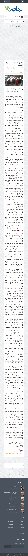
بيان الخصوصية (10, 527)
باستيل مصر (11, 453)
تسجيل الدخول (13, 474)
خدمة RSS (22, 533)
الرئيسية (22, 521)
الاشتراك (5, 474)
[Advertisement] (14, 45)
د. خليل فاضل (17, 67)
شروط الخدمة (10, 524)
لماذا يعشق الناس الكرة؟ (12, 497)
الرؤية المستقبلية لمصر (16, 454)
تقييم (5, 461)
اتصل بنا (22, 527)
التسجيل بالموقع (10, 521)
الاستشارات (22, 530)
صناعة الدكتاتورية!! (18, 21)
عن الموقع (22, 524)
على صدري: (10, 21)
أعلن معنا (11, 530)
